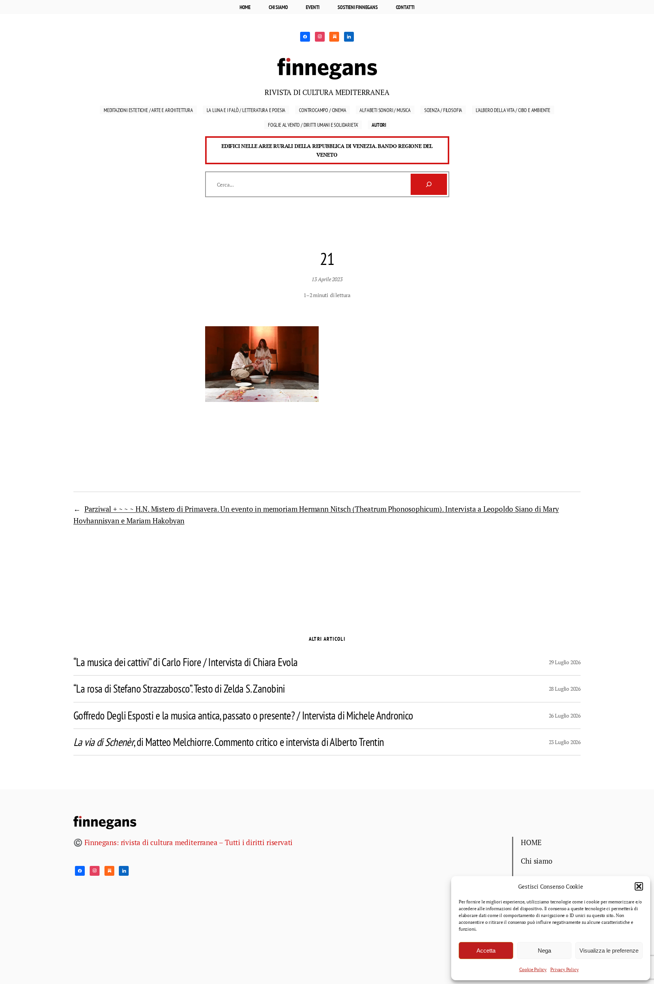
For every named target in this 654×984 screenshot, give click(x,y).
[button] (639, 886)
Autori (379, 124)
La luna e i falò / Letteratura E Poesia (246, 110)
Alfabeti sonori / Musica (385, 110)
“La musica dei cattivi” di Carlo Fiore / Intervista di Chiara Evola (185, 662)
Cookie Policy (533, 969)
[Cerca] (429, 184)
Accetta (485, 950)
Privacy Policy (564, 969)
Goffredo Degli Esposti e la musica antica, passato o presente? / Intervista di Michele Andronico (243, 715)
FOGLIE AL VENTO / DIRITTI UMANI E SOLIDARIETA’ (313, 124)
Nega (544, 950)
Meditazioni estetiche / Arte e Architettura (148, 110)
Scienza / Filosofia (443, 110)
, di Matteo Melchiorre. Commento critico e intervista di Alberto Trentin (228, 741)
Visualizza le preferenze (608, 950)
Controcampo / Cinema (322, 110)
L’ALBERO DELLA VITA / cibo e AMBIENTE (513, 110)
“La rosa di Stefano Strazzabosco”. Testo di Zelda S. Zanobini (179, 688)
